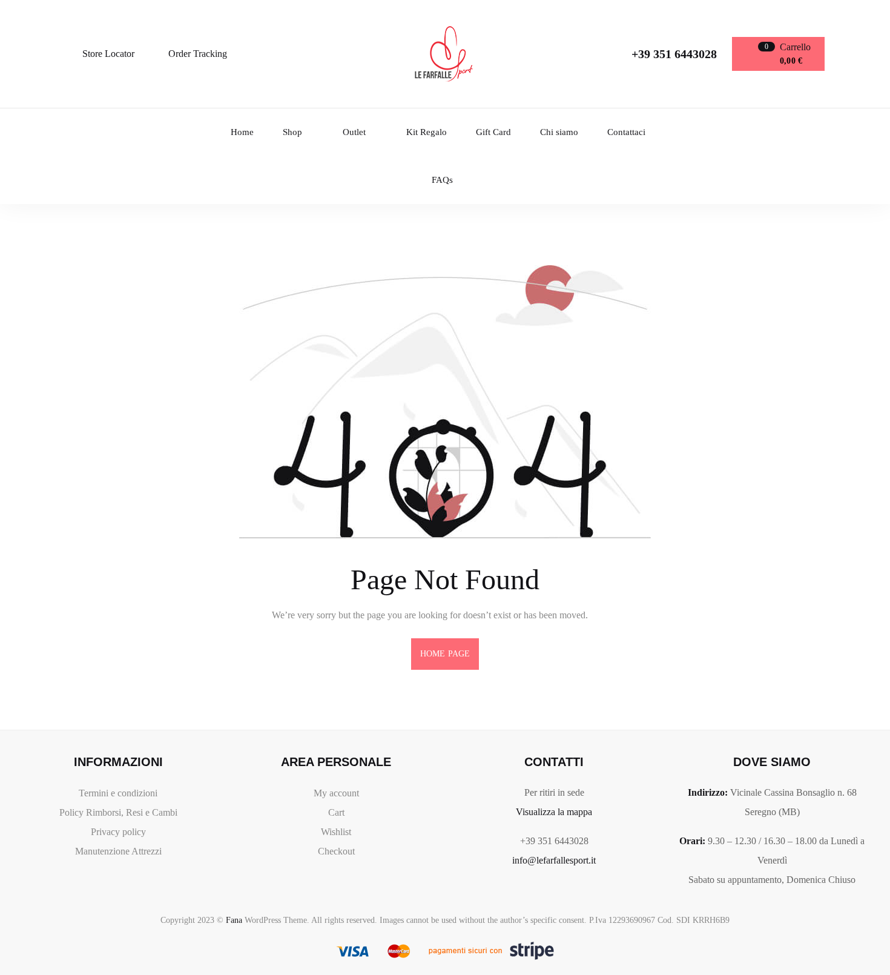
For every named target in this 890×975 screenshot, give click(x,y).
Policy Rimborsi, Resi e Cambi (118, 812)
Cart (336, 812)
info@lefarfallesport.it (554, 860)
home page (445, 653)
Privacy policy (118, 832)
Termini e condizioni (118, 793)
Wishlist (336, 832)
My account (336, 793)
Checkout (336, 851)
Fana (234, 920)
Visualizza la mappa (554, 812)
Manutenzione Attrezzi (118, 851)
